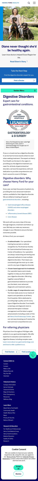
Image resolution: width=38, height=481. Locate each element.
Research (6, 441)
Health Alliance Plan (9, 413)
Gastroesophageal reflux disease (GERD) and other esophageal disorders (19, 207)
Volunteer (6, 376)
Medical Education (8, 436)
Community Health (9, 410)
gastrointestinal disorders (12, 199)
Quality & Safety (8, 438)
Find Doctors (9, 351)
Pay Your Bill (7, 373)
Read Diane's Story (18, 61)
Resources (6, 397)
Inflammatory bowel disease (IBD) (19, 213)
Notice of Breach (8, 420)
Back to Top (33, 356)
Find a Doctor (19, 80)
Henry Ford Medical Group (11, 431)
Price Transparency (9, 394)
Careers (5, 364)
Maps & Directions (8, 392)
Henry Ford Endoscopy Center (20, 316)
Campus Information (9, 384)
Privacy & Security (8, 418)
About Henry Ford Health (10, 408)
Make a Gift (6, 368)
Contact (5, 366)
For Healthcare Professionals (12, 429)
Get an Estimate (8, 387)
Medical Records (8, 371)
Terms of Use (11, 457)
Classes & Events (8, 389)
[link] (10, 2)
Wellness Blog (7, 399)
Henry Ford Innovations (10, 434)
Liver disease (12, 217)
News (5, 415)
